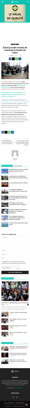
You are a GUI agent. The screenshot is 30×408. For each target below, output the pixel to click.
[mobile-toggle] (2, 2)
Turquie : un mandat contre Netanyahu (18, 312)
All (22, 343)
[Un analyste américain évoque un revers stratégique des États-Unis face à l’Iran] (4, 197)
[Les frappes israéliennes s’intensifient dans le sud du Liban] (4, 191)
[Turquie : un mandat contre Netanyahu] (4, 314)
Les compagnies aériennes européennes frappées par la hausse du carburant (17, 218)
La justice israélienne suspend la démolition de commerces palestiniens (18, 211)
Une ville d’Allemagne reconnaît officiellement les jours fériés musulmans (7, 142)
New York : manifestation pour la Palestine (15, 303)
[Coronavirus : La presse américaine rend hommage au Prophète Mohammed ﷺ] (4, 348)
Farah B (11, 55)
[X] (13, 58)
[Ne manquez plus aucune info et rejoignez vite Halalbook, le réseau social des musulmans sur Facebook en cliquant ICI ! (13, 94)
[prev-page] (2, 230)
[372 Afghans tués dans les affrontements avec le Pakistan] (4, 204)
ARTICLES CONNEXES (7, 165)
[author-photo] (15, 157)
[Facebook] (10, 58)
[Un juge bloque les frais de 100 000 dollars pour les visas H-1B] (4, 171)
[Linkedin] (19, 58)
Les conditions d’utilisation (8, 403)
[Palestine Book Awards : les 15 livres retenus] (4, 327)
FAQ (5, 402)
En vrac (12, 41)
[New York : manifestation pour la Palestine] (15, 291)
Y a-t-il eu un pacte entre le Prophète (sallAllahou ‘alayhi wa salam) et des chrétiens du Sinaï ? (22, 143)
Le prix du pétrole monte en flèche (18, 183)
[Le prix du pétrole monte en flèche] (4, 184)
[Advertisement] (15, 31)
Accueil (2, 41)
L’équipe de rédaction (20, 402)
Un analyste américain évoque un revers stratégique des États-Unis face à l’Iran (18, 198)
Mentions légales (11, 402)
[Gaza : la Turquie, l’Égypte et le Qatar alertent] (4, 334)
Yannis (2, 304)
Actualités (7, 41)
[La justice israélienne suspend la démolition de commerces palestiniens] (4, 211)
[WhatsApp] (16, 58)
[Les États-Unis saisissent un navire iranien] (4, 224)
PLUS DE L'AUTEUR (17, 165)
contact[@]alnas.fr (19, 388)
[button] (28, 2)
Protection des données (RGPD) (21, 403)
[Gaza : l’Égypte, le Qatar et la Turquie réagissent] (4, 320)
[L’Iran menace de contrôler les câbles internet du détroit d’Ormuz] (4, 177)
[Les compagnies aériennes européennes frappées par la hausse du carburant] (4, 217)
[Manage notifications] (27, 405)
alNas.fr (11, 406)
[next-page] (4, 230)
